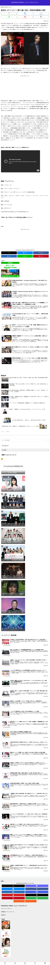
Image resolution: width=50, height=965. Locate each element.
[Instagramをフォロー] (36, 892)
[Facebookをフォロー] (36, 889)
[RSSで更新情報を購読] (25, 901)
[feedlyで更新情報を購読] (36, 898)
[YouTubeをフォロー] (13, 895)
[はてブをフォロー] (13, 892)
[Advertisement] (25, 85)
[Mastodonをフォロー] (36, 886)
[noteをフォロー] (36, 895)
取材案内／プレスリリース (7, 911)
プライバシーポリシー (6, 908)
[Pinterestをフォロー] (13, 898)
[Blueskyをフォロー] (13, 889)
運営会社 (3, 915)
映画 (3, 226)
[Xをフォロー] (13, 886)
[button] (41, 17)
